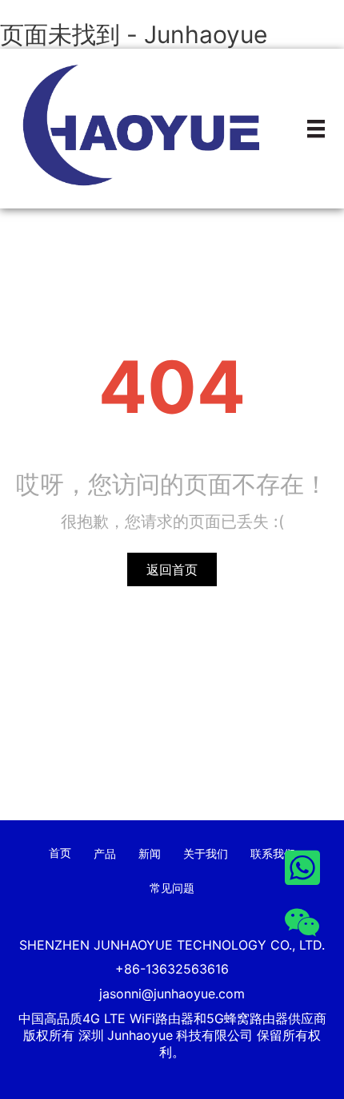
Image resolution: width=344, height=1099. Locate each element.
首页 (60, 852)
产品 (105, 853)
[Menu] (316, 128)
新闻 (149, 853)
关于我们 (205, 853)
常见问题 (172, 888)
